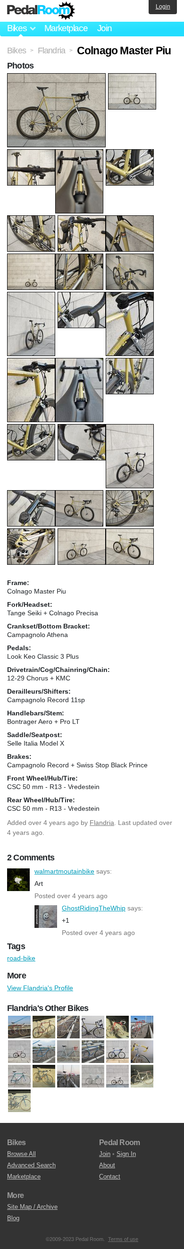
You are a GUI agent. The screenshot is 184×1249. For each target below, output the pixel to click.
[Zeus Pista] (19, 1101)
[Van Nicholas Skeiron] (117, 1076)
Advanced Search (31, 1165)
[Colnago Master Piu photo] (57, 78)
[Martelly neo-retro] (117, 1051)
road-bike (21, 958)
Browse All (21, 1153)
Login (163, 6)
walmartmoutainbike (18, 879)
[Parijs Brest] (19, 1076)
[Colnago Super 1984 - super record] (44, 1027)
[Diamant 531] (68, 1027)
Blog (13, 1218)
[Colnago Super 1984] (19, 1027)
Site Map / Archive (32, 1206)
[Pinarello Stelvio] (44, 1076)
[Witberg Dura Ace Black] (142, 1076)
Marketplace (66, 28)
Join (104, 28)
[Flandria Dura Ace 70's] (142, 1027)
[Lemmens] (68, 1051)
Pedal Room (41, 10)
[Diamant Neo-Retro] (93, 1027)
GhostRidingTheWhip (45, 916)
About (107, 1165)
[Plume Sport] (68, 1076)
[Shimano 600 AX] (93, 1076)
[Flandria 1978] (117, 1027)
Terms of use (123, 1239)
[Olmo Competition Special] (142, 1051)
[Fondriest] (19, 1051)
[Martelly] (93, 1051)
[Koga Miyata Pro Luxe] (44, 1051)
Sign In (126, 1153)
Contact (109, 1176)
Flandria (102, 822)
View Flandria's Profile (40, 988)
